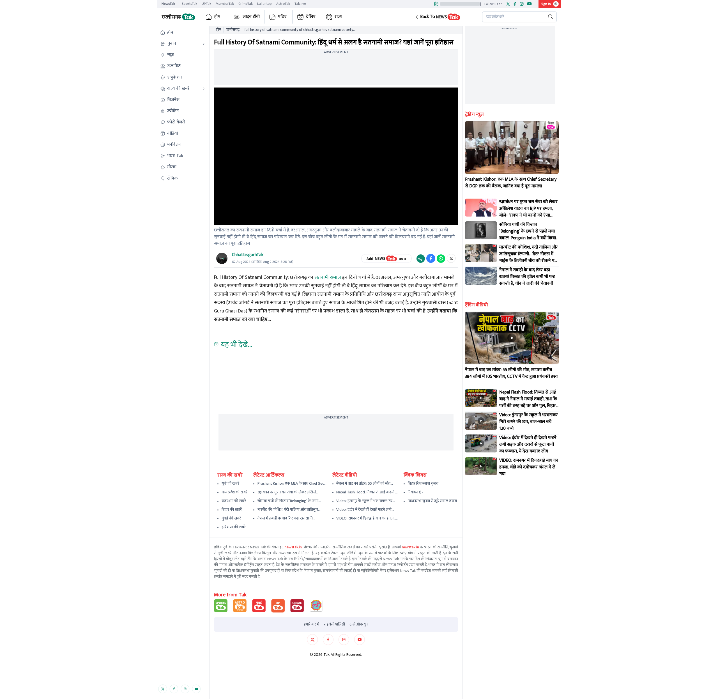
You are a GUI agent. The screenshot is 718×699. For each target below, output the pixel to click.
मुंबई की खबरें (231, 518)
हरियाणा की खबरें (234, 527)
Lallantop (264, 4)
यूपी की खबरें (230, 483)
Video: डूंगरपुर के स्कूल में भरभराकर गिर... (365, 501)
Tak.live (300, 4)
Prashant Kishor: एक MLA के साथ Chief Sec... (291, 483)
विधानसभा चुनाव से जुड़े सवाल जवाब (432, 501)
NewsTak (168, 4)
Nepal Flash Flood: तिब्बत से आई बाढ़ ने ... (367, 492)
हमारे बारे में (311, 624)
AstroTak (283, 4)
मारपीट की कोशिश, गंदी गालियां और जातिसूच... (289, 509)
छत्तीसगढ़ (233, 30)
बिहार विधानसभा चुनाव (423, 483)
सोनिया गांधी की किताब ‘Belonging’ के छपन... (289, 501)
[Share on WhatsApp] (440, 258)
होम (217, 16)
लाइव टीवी (251, 16)
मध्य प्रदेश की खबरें (234, 492)
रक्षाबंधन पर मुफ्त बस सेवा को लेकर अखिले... (288, 492)
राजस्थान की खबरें (234, 501)
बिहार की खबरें (232, 509)
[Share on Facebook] (430, 258)
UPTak (206, 4)
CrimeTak (245, 4)
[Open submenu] (203, 43)
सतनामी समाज (327, 277)
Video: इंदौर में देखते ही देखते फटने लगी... (365, 509)
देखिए (311, 16)
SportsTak (189, 4)
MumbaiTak (225, 4)
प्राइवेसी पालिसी (334, 624)
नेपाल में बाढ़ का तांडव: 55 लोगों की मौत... (364, 483)
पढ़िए (282, 16)
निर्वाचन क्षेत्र (416, 492)
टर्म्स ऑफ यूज (358, 624)
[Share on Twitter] (451, 258)
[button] (444, 16)
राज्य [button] (338, 16)
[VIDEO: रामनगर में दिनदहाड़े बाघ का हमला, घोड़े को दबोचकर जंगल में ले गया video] (481, 466)
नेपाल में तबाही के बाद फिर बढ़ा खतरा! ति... (286, 518)
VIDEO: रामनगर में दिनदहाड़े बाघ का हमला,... (367, 518)
